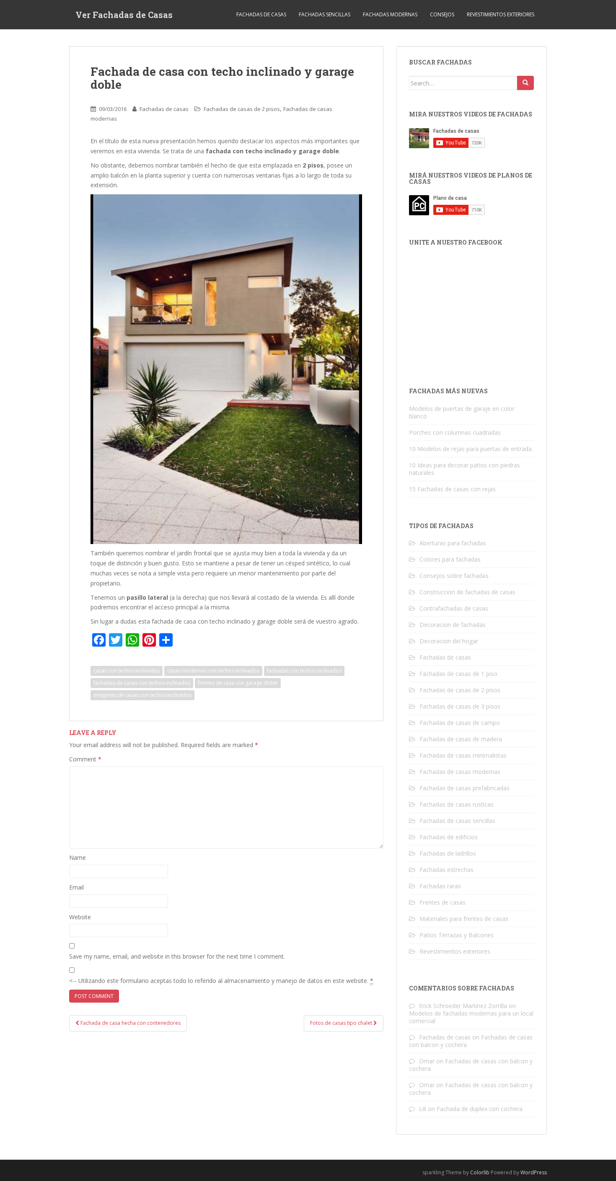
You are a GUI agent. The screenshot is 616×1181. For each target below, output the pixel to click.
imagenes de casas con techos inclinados (142, 695)
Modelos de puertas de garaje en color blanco (462, 412)
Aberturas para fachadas (452, 543)
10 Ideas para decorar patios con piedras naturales (464, 469)
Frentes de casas (442, 902)
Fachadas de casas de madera (460, 739)
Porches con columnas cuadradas (455, 432)
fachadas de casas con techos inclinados (141, 682)
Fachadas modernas (390, 14)
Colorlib (479, 1172)
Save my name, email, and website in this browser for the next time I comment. (177, 956)
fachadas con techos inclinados (304, 670)
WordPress (533, 1172)
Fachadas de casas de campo (459, 723)
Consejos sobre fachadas (454, 576)
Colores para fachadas (450, 559)
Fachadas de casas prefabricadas (464, 788)
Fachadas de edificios (448, 837)
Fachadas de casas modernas (459, 772)
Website (80, 917)
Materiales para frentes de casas (463, 919)
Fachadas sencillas (324, 14)
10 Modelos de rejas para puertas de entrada (470, 449)
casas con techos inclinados (126, 670)
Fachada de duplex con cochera (480, 1109)
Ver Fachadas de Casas (124, 14)
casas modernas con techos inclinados (213, 670)
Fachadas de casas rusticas (456, 804)
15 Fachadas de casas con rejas (452, 489)
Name (77, 857)
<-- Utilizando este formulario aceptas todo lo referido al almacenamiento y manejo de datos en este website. (221, 981)
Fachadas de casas (261, 14)
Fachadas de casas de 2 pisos (242, 109)
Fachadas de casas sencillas (457, 821)
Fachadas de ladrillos (447, 853)
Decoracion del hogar (448, 641)
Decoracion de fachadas (452, 625)
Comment (85, 759)
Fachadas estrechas (446, 870)
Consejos (442, 14)
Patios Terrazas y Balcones (456, 935)
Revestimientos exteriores (500, 14)
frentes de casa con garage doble (238, 682)
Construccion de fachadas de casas (467, 592)
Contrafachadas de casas (453, 608)
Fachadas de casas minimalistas (463, 755)
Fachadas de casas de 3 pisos (459, 706)
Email (76, 887)
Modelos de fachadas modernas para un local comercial (471, 1017)
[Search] (525, 83)
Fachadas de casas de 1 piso (458, 674)
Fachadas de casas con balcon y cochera (471, 1065)
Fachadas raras (440, 886)
